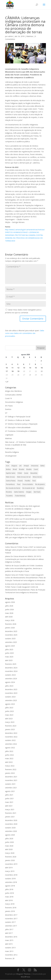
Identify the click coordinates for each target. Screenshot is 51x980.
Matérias (29, 36)
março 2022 (9, 766)
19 (18, 371)
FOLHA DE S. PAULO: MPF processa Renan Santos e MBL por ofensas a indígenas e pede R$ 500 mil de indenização (25, 528)
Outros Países (10, 481)
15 (36, 368)
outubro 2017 (10, 922)
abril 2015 (9, 944)
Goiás (26, 473)
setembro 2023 (11, 700)
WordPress (25, 977)
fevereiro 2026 (10, 624)
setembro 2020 (11, 831)
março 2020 (9, 853)
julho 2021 (9, 795)
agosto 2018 (10, 886)
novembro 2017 (11, 918)
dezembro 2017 (11, 915)
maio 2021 (9, 802)
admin (10, 36)
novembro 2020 (11, 824)
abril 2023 (9, 718)
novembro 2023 (11, 693)
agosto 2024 (10, 682)
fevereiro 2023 (10, 726)
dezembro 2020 (11, 820)
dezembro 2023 (11, 689)
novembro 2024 (11, 671)
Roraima (9, 492)
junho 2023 (9, 711)
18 (12, 371)
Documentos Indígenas (14, 402)
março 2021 (9, 809)
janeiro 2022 (10, 773)
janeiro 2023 (10, 729)
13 (24, 368)
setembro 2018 (11, 882)
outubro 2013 (10, 947)
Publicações (9, 448)
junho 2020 (9, 842)
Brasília (28, 469)
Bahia (42, 466)
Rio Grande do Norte (13, 488)
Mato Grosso (10, 477)
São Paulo (37, 492)
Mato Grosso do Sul (23, 477)
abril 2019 (9, 867)
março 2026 (9, 620)
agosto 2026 (10, 602)
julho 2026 (9, 606)
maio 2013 (9, 951)
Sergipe (28, 492)
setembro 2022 (11, 744)
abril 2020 (9, 849)
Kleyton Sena (10, 575)
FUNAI (20, 473)
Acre (7, 466)
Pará (34, 481)
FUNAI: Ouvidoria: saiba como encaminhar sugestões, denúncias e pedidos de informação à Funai (24, 568)
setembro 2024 (11, 678)
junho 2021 (9, 798)
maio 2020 (9, 846)
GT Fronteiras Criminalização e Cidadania (21, 431)
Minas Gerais (37, 477)
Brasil (15, 469)
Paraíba (27, 481)
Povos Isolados (28, 484)
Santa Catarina (19, 492)
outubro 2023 (10, 697)
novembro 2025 (11, 635)
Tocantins (9, 496)
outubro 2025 (10, 638)
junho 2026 (9, 609)
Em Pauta (9, 406)
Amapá (26, 466)
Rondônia (40, 488)
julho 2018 (9, 889)
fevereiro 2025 (10, 664)
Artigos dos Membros (13, 391)
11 (12, 368)
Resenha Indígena (12, 452)
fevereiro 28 (9, 958)
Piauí (18, 484)
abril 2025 (9, 660)
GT (6, 413)
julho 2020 (9, 838)
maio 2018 (9, 897)
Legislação (9, 435)
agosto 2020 (10, 835)
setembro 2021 (11, 788)
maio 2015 (9, 940)
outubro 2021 (10, 784)
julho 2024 (9, 686)
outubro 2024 (10, 675)
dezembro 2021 (11, 777)
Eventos (8, 409)
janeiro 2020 (10, 860)
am (20, 466)
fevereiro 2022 (10, 769)
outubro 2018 (10, 878)
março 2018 (9, 904)
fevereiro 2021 (10, 813)
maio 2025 (9, 657)
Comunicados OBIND (13, 395)
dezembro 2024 (11, 668)
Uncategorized (10, 456)
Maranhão (33, 473)
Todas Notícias (20, 496)
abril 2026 (9, 617)
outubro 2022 (10, 740)
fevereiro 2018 (10, 907)
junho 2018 (9, 893)
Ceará (36, 469)
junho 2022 (9, 755)
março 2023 (9, 722)
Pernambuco (10, 484)
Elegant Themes (23, 974)
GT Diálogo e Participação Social (17, 416)
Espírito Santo (10, 473)
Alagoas (14, 466)
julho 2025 (9, 649)
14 (30, 368)
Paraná (20, 481)
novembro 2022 (11, 737)
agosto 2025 (10, 646)
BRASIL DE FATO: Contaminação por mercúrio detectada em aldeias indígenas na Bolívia (24, 559)
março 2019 (9, 871)
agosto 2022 (10, 747)
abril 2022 (9, 762)
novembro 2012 (11, 955)
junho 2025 (9, 653)
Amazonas (34, 466)
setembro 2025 (11, 642)
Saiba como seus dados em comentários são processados (24, 333)
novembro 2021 (11, 780)
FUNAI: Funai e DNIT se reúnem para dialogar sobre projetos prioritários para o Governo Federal (25, 550)
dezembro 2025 (11, 631)
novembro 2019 (11, 864)
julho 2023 (9, 707)
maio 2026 (9, 613)
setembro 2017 (11, 926)
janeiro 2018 (10, 911)
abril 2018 (9, 900)
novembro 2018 (11, 875)
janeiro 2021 (10, 817)
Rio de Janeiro (40, 484)
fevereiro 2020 (10, 857)
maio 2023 (9, 715)
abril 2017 (9, 933)
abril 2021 (9, 806)
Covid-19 (8, 398)
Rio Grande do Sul (29, 488)
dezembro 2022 (11, 733)
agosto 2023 (10, 704)
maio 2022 (9, 758)
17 (7, 371)
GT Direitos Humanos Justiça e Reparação (21, 424)
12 (18, 368)
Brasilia (21, 469)
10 (7, 368)
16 (42, 368)
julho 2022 (9, 751)
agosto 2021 (10, 791)
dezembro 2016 (11, 937)
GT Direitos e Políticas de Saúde (17, 420)
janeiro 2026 (10, 628)
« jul (6, 381)
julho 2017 (9, 929)
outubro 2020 (10, 828)
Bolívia (8, 469)
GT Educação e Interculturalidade (17, 427)
